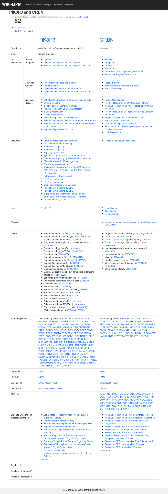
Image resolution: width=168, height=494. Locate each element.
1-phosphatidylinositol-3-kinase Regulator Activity (67, 91)
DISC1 (56, 330)
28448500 (76, 233)
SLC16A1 (143, 330)
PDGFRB (88, 347)
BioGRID (18, 30)
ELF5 (144, 321)
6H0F (108, 397)
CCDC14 (58, 324)
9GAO (126, 408)
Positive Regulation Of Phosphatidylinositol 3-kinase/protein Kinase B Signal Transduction (65, 437)
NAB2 (84, 344)
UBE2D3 (138, 333)
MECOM (57, 344)
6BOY (102, 397)
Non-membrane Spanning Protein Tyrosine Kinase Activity (67, 431)
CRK (87, 327)
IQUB (46, 339)
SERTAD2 (43, 356)
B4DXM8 (42, 388)
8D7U (108, 400)
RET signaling (50, 173)
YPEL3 (83, 362)
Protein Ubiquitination (115, 99)
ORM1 (55, 347)
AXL (69, 321)
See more (44, 459)
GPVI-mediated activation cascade (60, 140)
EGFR (83, 330)
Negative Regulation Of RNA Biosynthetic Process (129, 414)
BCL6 (135, 318)
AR (49, 321)
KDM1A (117, 327)
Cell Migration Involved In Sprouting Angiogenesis (67, 99)
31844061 (118, 257)
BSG (148, 318)
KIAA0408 (43, 342)
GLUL (150, 321)
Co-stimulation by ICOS (55, 199)
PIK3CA (48, 350)
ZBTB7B (129, 336)
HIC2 (135, 324)
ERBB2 (41, 333)
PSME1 (42, 353)
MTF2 (78, 344)
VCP (62, 362)
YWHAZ (103, 336)
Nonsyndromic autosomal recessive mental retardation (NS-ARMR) (131, 224)
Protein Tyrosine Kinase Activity (59, 420)
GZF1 (116, 324)
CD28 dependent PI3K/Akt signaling (61, 161)
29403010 (63, 298)
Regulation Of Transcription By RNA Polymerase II (129, 441)
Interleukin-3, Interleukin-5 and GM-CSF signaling (67, 167)
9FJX (120, 408)
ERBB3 (49, 333)
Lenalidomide (111, 207)
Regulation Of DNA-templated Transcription (125, 429)
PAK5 (151, 327)
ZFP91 (137, 336)
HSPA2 (103, 327)
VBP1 (56, 362)
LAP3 (85, 342)
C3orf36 (42, 324)
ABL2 (70, 318)
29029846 (134, 259)
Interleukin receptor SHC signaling (60, 184)
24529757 (149, 233)
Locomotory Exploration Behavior (120, 123)
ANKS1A (85, 318)
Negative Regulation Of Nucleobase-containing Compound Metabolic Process (127, 437)
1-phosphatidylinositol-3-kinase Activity (62, 88)
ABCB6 (63, 318)
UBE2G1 (147, 333)
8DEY (102, 403)
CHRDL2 (58, 327)
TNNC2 (69, 359)
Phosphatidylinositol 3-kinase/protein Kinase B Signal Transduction (69, 125)
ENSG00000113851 (109, 382)
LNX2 (91, 342)
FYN (54, 336)
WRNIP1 (69, 362)
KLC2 (55, 342)
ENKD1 (90, 330)
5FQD (114, 394)
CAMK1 (50, 324)
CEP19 (50, 327)
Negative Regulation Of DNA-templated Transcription (130, 417)
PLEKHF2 (72, 350)
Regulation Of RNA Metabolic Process (123, 447)
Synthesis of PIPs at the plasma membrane (64, 155)
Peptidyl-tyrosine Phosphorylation (59, 426)
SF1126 (47, 207)
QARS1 (56, 353)
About (28, 4)
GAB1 (60, 336)
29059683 (63, 254)
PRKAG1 (112, 330)
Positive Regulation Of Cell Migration (61, 117)
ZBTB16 (112, 336)
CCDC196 (68, 324)
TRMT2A (92, 359)
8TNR (114, 406)
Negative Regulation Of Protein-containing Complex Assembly (129, 107)
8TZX (120, 406)
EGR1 (132, 321)
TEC (49, 359)
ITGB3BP (65, 339)
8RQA (144, 403)
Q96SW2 (104, 388)
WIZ (154, 333)
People (47, 4)
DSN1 (71, 330)
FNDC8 (87, 333)
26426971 (66, 233)
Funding (58, 4)
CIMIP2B (67, 327)
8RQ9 (138, 403)
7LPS (145, 397)
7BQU (133, 397)
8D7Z (138, 400)
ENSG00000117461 (47, 382)
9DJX (108, 408)
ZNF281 (49, 365)
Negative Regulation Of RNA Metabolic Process (127, 426)
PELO (41, 350)
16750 (102, 377)
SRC (69, 356)
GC (64, 336)
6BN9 (144, 394)
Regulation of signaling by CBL (58, 187)
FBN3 (70, 333)
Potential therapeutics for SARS (120, 140)
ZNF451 (58, 365)
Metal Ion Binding (113, 88)
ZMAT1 (41, 365)
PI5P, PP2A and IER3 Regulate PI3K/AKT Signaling (68, 170)
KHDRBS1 (83, 339)
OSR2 (145, 327)
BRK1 (86, 321)
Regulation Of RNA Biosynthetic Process (124, 432)
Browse (38, 4)
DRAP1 (63, 330)
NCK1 (90, 344)
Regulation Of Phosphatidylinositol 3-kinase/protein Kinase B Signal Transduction (68, 446)
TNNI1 (76, 359)
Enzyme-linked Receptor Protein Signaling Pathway (68, 423)
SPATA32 (53, 356)
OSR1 (138, 327)
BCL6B (141, 318)
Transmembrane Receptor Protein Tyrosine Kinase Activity (67, 454)
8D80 (144, 400)
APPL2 (128, 318)
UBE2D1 (129, 333)
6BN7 (132, 394)
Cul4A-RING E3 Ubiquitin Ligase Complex (125, 71)
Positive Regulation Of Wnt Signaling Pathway (127, 102)
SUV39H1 (113, 333)
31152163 (82, 277)
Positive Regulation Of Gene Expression (63, 108)
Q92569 (59, 388)
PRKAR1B (90, 350)
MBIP (49, 344)
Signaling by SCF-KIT (54, 152)
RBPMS (121, 330)
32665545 (74, 248)
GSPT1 (109, 324)
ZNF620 (66, 365)
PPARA (81, 350)
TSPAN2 (42, 362)
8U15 (126, 406)
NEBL (41, 347)
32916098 (60, 274)
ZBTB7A (120, 336)
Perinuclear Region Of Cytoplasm (120, 74)
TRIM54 (84, 359)
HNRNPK (150, 324)
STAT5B (91, 356)
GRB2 (70, 336)
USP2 (50, 362)
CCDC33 (77, 324)
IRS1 (52, 339)
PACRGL (63, 347)
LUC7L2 (42, 344)
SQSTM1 (104, 333)
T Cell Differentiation (53, 114)
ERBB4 (57, 333)
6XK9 (126, 397)
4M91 (102, 394)
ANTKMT (42, 321)
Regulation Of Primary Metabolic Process (124, 444)
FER (76, 333)
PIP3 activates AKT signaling (58, 143)
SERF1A (84, 353)
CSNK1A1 (104, 321)
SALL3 (135, 330)
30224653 (73, 268)
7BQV (139, 397)
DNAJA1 (124, 321)
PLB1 (64, 350)
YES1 (76, 362)
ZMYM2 (145, 336)
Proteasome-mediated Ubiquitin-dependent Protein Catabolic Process (128, 128)
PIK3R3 (46, 39)
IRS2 (57, 339)
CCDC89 (86, 324)
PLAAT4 (57, 350)
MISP (132, 327)
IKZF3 (110, 327)
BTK (92, 321)
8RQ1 (125, 403)
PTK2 (49, 353)
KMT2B (69, 342)
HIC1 (129, 324)
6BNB (150, 394)
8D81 (149, 400)
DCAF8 (49, 330)
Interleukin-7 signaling (54, 146)
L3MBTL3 (78, 342)
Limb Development (114, 132)
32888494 (86, 280)
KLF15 (62, 342)
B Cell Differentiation (53, 111)
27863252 (81, 307)
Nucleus (109, 59)
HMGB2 (142, 324)
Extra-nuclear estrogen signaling (59, 175)
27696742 (129, 254)
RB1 (62, 353)
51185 (102, 371)
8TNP (102, 406)
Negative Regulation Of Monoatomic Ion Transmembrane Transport (124, 119)
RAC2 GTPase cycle (53, 181)
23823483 (66, 283)
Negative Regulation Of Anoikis (58, 129)
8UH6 (143, 406)
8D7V (114, 400)
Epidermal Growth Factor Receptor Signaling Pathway (69, 441)
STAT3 (83, 356)
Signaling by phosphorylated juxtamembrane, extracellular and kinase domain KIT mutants (65, 195)
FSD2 (48, 336)
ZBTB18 (91, 362)
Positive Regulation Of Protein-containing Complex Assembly (129, 113)
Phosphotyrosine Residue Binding (60, 82)
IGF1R (91, 336)
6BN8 (138, 394)
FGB (81, 333)
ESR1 (64, 333)
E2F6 (76, 330)
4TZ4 (107, 394)
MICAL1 (70, 344)
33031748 (73, 295)
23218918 (131, 268)
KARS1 (74, 339)
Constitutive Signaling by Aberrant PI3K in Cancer (67, 158)
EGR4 (138, 321)
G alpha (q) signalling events (57, 164)
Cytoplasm (110, 62)
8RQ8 (132, 403)
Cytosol (47, 59)
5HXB (120, 394)
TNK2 (62, 359)
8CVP (102, 400)
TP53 (121, 333)
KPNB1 (125, 327)
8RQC (150, 403)
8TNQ (108, 406)
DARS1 (41, 330)
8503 (40, 371)
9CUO (149, 406)
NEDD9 (48, 347)
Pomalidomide (111, 213)
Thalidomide (110, 210)
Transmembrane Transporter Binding (122, 85)
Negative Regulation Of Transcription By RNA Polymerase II (126, 422)
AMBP (77, 318)
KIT (50, 342)
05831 (41, 377)
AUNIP (63, 321)
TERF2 (55, 359)
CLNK (75, 327)
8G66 (108, 403)
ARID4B (55, 321)
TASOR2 (42, 359)
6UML (120, 397)
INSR (40, 339)
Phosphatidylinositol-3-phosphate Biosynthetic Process (70, 120)
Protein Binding (51, 85)
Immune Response (53, 102)
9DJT (102, 408)
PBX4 (71, 347)
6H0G (114, 397)
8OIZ (114, 403)
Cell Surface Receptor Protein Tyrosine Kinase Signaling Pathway (66, 416)
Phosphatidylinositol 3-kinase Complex (62, 62)
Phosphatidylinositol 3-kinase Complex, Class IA (67, 65)
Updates (69, 4)
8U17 (137, 406)
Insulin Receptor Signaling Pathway (60, 105)
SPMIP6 (62, 356)
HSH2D (83, 336)
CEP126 (42, 327)
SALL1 (128, 330)
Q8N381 (51, 388)
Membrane (110, 68)
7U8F (151, 397)
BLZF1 (80, 321)
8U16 (131, 406)
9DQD (114, 408)
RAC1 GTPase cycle (53, 178)
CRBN (107, 39)
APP (122, 318)
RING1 (68, 353)
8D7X (126, 400)
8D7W (120, 400)
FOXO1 (41, 336)
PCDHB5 (78, 347)
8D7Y (132, 400)
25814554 (82, 16)
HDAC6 (123, 324)
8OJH (119, 403)
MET (64, 344)
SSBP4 (75, 356)
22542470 (109, 251)
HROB (77, 336)
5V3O (126, 394)
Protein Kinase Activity (54, 450)
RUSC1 (75, 353)
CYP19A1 (114, 321)
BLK (74, 321)
